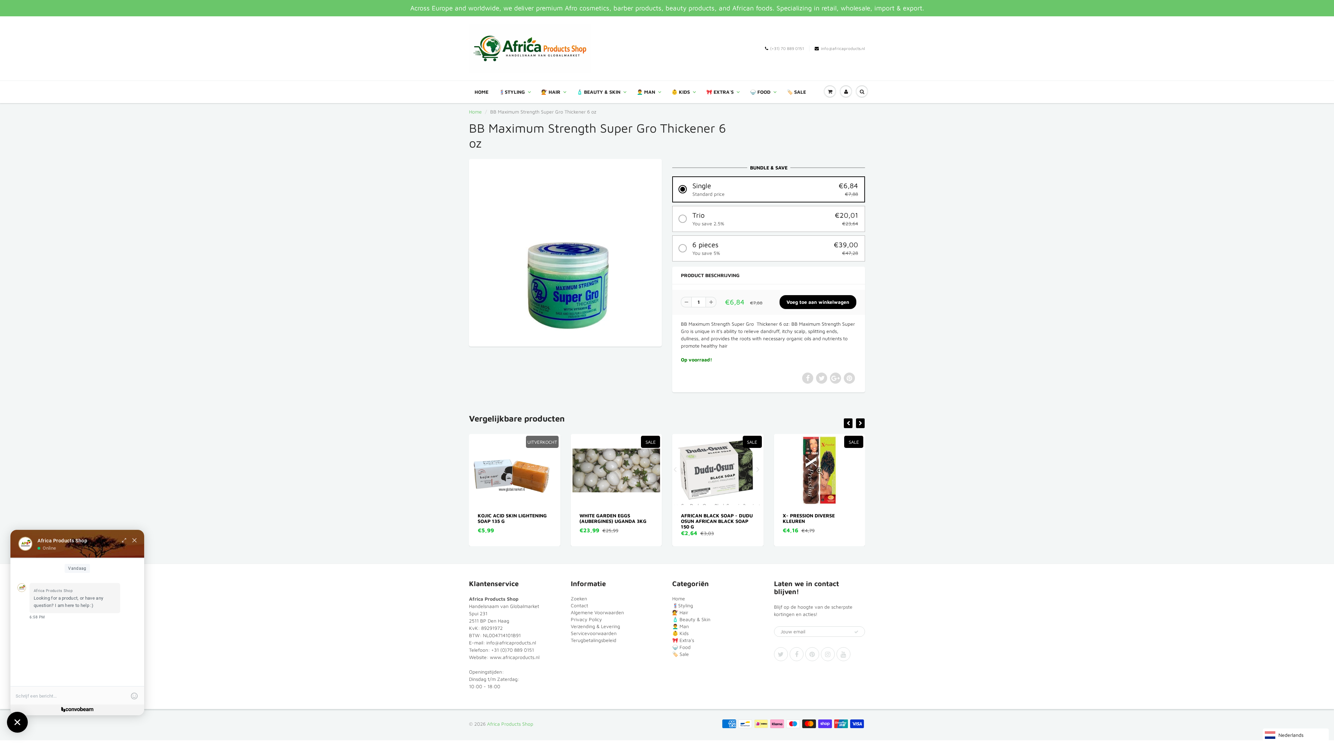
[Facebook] (797, 654)
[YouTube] (843, 654)
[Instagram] (828, 654)
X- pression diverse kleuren (707, 518)
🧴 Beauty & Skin (598, 92)
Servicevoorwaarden (594, 633)
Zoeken (579, 598)
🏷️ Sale (796, 92)
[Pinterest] (812, 654)
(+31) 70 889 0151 (787, 48)
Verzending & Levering (595, 626)
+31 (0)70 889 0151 (512, 650)
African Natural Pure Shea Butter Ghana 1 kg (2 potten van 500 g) (819, 521)
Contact (579, 605)
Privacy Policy (586, 619)
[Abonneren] (856, 632)
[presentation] (848, 423)
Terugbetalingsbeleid (593, 640)
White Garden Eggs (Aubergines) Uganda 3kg (511, 518)
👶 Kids (681, 92)
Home (481, 92)
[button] (768, 189)
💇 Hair (550, 92)
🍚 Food (760, 92)
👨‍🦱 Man (646, 92)
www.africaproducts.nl (515, 657)
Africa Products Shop (510, 724)
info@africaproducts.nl (843, 48)
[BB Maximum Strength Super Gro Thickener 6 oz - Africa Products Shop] (565, 252)
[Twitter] (781, 654)
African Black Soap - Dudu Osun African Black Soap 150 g (615, 521)
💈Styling (512, 92)
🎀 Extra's (720, 92)
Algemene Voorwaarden (597, 612)
